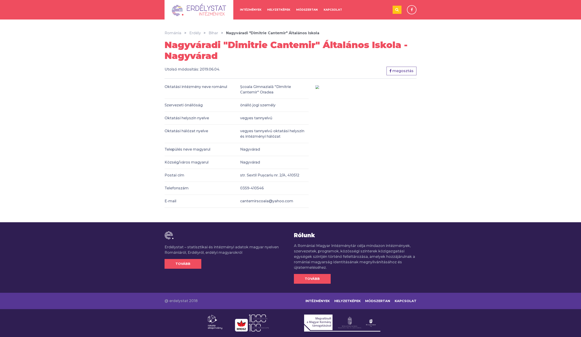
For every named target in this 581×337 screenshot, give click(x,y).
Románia (173, 33)
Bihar (213, 33)
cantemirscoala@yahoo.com (266, 201)
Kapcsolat (333, 9)
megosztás (402, 71)
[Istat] (199, 10)
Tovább (182, 264)
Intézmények (250, 9)
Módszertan (307, 9)
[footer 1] (215, 322)
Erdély (195, 33)
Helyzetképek (278, 9)
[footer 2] (252, 323)
